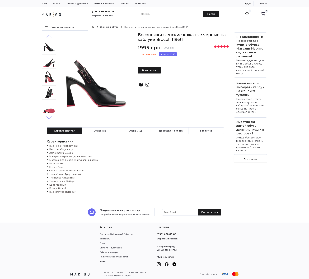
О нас (56, 3)
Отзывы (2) (135, 130)
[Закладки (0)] (247, 14)
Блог (44, 3)
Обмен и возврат (104, 3)
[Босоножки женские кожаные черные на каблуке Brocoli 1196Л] (95, 77)
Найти (211, 14)
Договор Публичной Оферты (116, 234)
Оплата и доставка (77, 3)
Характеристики (64, 130)
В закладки (149, 70)
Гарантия (206, 130)
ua (247, 3)
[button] (49, 117)
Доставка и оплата (171, 130)
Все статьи (250, 159)
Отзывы (124, 3)
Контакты (140, 3)
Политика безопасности (113, 256)
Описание (100, 130)
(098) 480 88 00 (102, 11)
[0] (263, 14)
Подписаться (209, 212)
